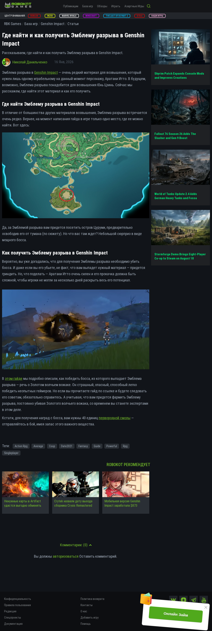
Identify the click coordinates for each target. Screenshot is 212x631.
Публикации (70, 6)
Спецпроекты (12, 617)
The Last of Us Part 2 (117, 16)
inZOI (50, 16)
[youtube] (204, 600)
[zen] (183, 600)
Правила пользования (17, 605)
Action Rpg (21, 446)
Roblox (34, 16)
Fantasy (83, 446)
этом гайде (13, 378)
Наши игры (157, 16)
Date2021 (66, 446)
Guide (97, 446)
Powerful (111, 446)
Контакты (87, 605)
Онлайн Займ (176, 614)
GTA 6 (139, 16)
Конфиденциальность (17, 599)
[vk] (173, 600)
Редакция (10, 611)
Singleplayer (11, 453)
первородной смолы (114, 418)
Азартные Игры (134, 6)
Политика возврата (92, 599)
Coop (52, 446)
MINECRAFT (91, 16)
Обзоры (102, 6)
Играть (115, 6)
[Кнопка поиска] (149, 6)
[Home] (18, 5)
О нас (84, 611)
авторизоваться (65, 556)
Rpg (125, 446)
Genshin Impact (46, 72)
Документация (13, 623)
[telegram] (193, 600)
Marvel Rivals (69, 16)
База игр (87, 6)
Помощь (86, 623)
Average (38, 446)
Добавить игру (90, 617)
